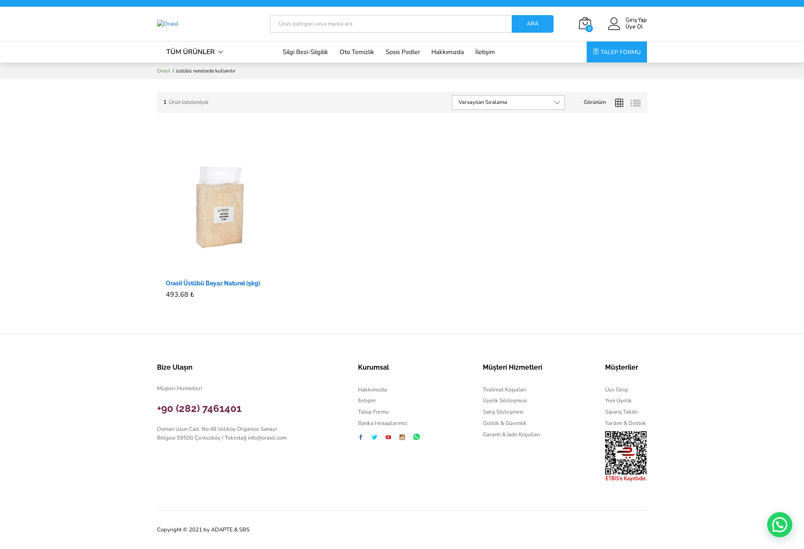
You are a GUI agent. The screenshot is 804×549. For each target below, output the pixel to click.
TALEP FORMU (620, 52)
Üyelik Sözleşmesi (505, 400)
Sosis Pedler (403, 52)
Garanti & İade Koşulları (511, 434)
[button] (208, 269)
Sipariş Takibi (621, 412)
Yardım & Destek (625, 423)
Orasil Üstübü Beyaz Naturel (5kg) (213, 283)
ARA (533, 24)
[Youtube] (388, 438)
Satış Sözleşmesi (503, 412)
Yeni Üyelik (618, 400)
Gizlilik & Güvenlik (505, 423)
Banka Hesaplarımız (382, 423)
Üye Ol (634, 27)
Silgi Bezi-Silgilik (305, 52)
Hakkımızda (447, 52)
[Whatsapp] (416, 437)
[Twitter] (374, 438)
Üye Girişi (616, 390)
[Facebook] (361, 438)
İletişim (485, 52)
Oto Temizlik (357, 52)
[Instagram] (402, 438)
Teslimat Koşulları (504, 390)
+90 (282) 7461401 (199, 408)
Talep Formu (373, 412)
